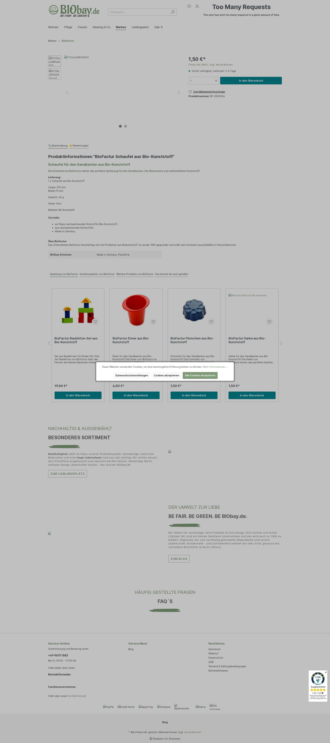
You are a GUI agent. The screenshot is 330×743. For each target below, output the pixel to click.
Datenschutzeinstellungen (132, 375)
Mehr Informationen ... (215, 366)
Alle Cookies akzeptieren (200, 375)
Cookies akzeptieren (166, 375)
